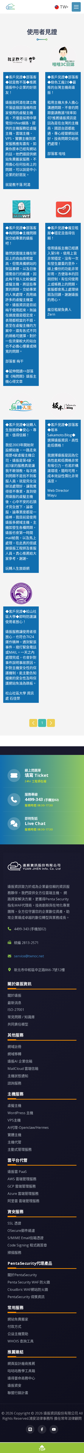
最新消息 (14, 1002)
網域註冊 (14, 1046)
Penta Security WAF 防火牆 (29, 1282)
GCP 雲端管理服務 (22, 1186)
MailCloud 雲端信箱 (23, 1068)
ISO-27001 (16, 1009)
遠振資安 (14, 1385)
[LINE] (30, 1429)
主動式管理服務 (20, 1149)
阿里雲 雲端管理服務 (23, 1200)
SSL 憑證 (14, 1223)
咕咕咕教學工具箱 (21, 1370)
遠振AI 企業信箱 (20, 1061)
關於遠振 (14, 995)
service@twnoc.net (29, 956)
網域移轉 (14, 1054)
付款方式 (14, 1326)
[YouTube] (54, 1429)
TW (63, 7)
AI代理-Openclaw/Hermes (28, 1127)
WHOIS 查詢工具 (21, 1341)
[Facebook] (42, 1429)
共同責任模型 (18, 1024)
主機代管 (14, 1142)
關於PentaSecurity (22, 1275)
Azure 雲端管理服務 (23, 1193)
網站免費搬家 (18, 1319)
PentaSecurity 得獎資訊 (26, 1296)
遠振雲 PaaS (17, 1171)
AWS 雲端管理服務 (22, 1179)
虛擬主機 (14, 1105)
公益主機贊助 (18, 1333)
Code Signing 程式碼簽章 (27, 1245)
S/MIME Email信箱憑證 (26, 1238)
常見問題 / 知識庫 (21, 1017)
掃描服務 (14, 1252)
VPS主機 (14, 1120)
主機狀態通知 (18, 1076)
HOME (9, 6)
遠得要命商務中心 (21, 1378)
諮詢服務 (14, 1083)
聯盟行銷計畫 (18, 1392)
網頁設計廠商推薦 (21, 1363)
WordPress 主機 (20, 1113)
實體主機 (14, 1134)
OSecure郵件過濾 (21, 1230)
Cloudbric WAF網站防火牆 (28, 1289)
